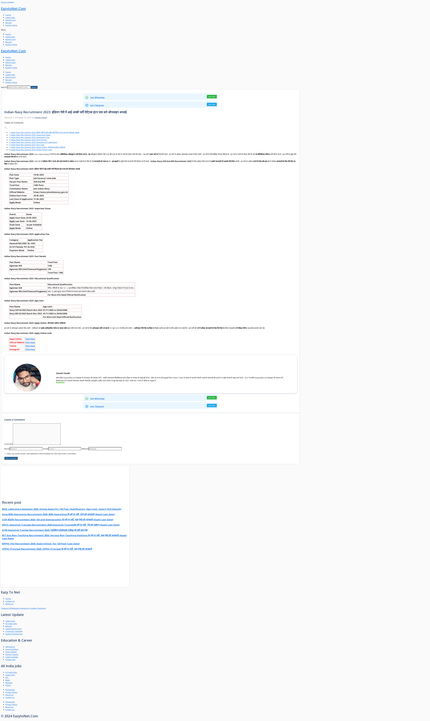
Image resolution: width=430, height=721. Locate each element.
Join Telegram (97, 105)
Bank (7, 680)
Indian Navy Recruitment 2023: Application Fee (29, 137)
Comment (8, 444)
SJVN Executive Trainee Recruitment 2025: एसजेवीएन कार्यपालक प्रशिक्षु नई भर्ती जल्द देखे (44, 530)
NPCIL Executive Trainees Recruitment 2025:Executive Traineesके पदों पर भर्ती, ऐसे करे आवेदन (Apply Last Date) (61, 524)
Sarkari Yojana (11, 654)
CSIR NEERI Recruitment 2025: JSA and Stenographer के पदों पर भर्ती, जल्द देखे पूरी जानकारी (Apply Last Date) (57, 519)
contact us (9, 697)
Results (8, 22)
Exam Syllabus (11, 649)
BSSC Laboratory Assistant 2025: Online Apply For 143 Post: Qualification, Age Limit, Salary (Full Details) (61, 509)
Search (4, 87)
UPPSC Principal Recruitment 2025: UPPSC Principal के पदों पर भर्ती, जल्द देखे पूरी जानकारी (47, 548)
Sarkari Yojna (11, 25)
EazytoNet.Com (13, 8)
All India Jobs (11, 623)
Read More (60, 382)
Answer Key (10, 659)
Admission (10, 646)
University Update (13, 631)
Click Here (30, 339)
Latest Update (11, 657)
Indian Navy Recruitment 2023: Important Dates (30, 135)
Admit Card (10, 20)
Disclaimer (10, 689)
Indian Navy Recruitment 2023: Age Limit (27, 145)
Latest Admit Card (13, 628)
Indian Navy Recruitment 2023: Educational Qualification (33, 142)
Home (8, 15)
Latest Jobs (10, 17)
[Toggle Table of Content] (6, 128)
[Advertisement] (65, 481)
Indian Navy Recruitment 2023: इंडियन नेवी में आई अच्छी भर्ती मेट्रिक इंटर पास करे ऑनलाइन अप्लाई (44, 132)
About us (9, 695)
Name (7, 448)
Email (45, 448)
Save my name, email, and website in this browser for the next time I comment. (41, 453)
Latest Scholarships (14, 634)
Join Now (212, 97)
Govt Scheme (11, 652)
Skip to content (7, 2)
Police (8, 685)
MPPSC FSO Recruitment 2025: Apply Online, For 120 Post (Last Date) (41, 543)
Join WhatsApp (97, 97)
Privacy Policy (11, 692)
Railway (8, 682)
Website (85, 448)
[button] (215, 29)
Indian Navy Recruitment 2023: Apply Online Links (31, 150)
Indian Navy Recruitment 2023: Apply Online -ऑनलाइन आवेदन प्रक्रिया (37, 147)
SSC (7, 677)
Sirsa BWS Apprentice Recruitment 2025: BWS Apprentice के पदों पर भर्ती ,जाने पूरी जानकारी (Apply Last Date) (58, 514)
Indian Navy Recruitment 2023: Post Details (28, 140)
